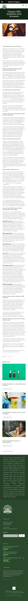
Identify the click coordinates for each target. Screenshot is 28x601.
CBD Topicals (13, 345)
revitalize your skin (7, 99)
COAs (7, 594)
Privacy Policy (9, 596)
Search (5, 532)
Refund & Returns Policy (15, 594)
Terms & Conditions (17, 596)
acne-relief (5, 150)
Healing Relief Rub (16, 178)
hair (6, 76)
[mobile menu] (26, 6)
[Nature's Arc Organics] (4, 6)
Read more (6, 579)
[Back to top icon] (14, 588)
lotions (17, 181)
